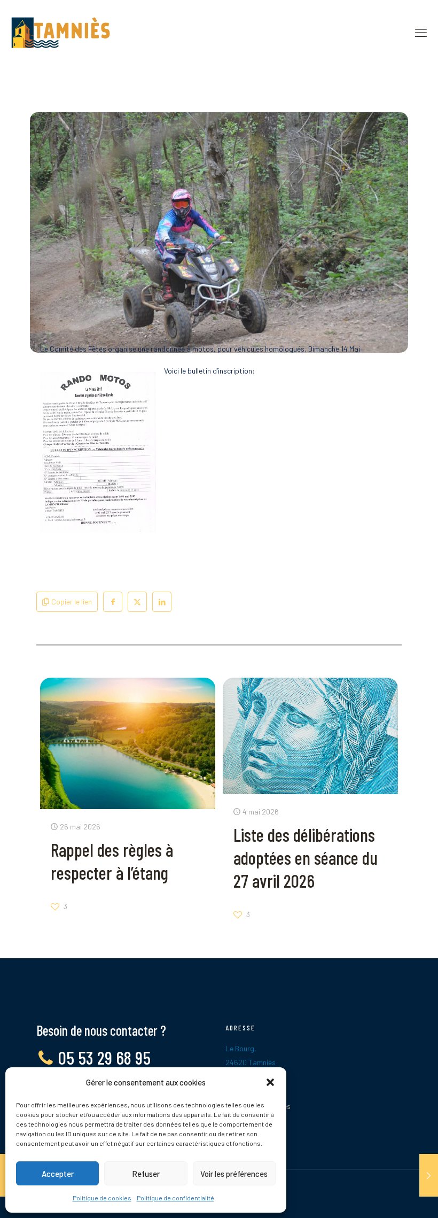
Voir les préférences (234, 1173)
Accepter (58, 1173)
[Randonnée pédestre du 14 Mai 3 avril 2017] (428, 1175)
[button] (270, 1082)
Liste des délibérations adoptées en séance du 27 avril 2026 (305, 857)
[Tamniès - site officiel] (61, 32)
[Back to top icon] (387, 1196)
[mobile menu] (421, 32)
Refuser (146, 1173)
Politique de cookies (102, 1197)
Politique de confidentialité (175, 1197)
